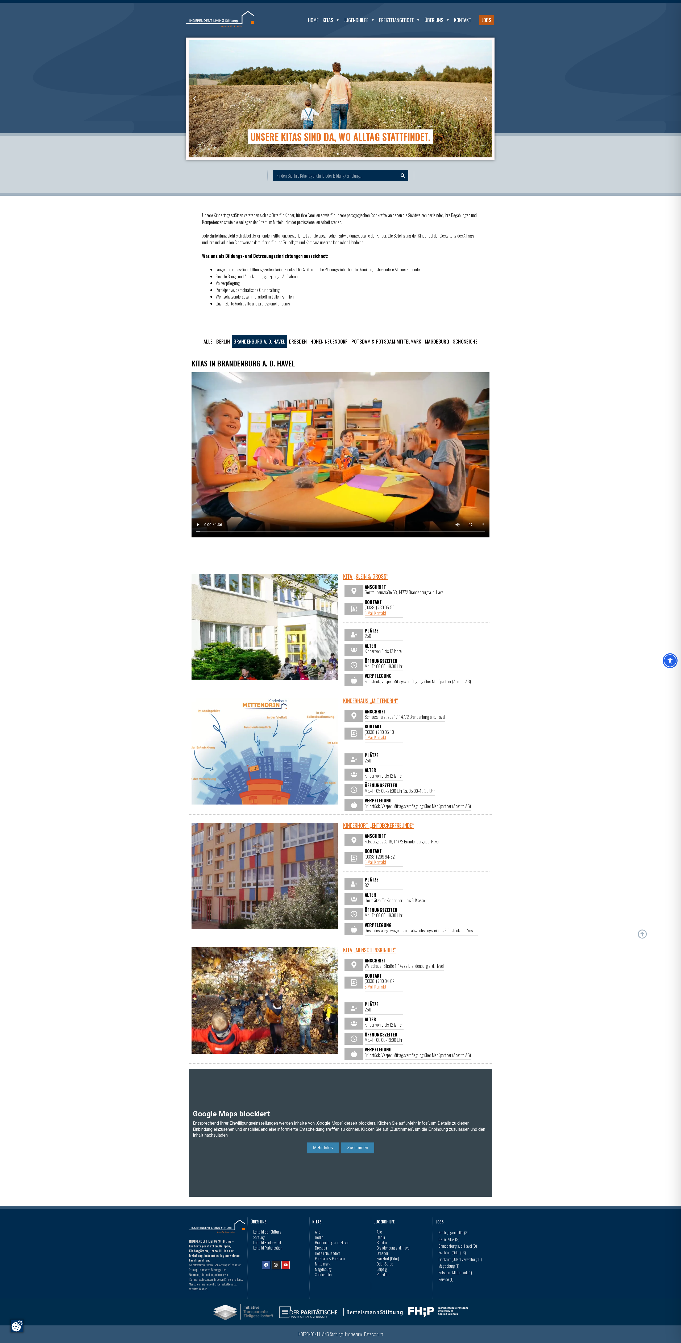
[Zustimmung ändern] (17, 1326)
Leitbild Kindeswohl (267, 1242)
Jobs (486, 19)
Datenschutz (373, 1334)
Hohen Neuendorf (329, 341)
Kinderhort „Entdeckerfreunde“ (378, 825)
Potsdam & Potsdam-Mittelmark (386, 341)
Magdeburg (437, 341)
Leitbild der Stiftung (267, 1231)
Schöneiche (465, 341)
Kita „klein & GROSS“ (365, 576)
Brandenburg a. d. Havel (259, 341)
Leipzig (382, 1269)
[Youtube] (285, 1265)
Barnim (382, 1242)
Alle (208, 341)
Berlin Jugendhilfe (453, 1232)
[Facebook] (266, 1265)
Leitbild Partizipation (267, 1247)
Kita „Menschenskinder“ (369, 950)
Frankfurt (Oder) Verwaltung (460, 1259)
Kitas (328, 19)
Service (445, 1279)
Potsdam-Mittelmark (455, 1272)
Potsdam (383, 1274)
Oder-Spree (385, 1263)
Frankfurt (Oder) (388, 1258)
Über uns (434, 19)
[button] (194, 99)
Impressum (353, 1334)
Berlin (223, 341)
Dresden (298, 341)
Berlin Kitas (448, 1239)
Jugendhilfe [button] (356, 19)
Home (313, 19)
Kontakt (462, 19)
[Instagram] (276, 1265)
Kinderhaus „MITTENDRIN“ (370, 701)
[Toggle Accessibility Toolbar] (670, 661)
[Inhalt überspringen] (642, 934)
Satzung (259, 1237)
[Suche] (402, 175)
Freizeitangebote (396, 19)
